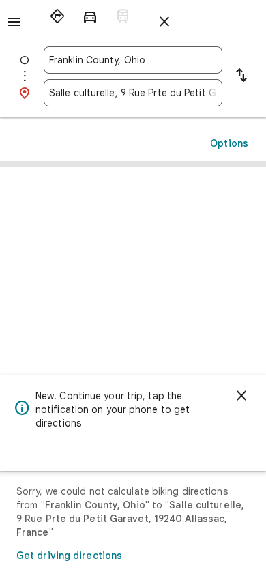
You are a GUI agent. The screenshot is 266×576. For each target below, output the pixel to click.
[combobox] (133, 60)
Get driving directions (69, 555)
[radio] (57, 16)
